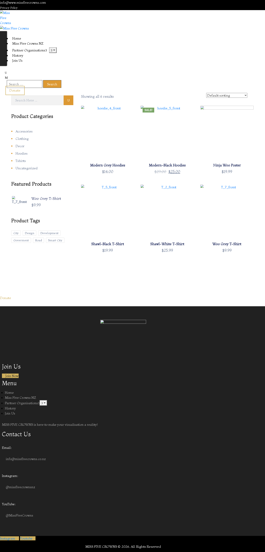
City (16, 233)
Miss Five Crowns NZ (20, 397)
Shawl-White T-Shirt (167, 244)
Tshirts (21, 161)
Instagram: (10, 476)
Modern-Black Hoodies (167, 165)
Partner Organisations (28, 50)
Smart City (55, 240)
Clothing (22, 139)
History (10, 408)
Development (49, 233)
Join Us (17, 60)
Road (38, 240)
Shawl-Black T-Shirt (107, 244)
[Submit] (68, 100)
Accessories (24, 131)
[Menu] (53, 50)
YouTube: (9, 504)
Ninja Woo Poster (227, 165)
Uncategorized (27, 168)
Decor (20, 146)
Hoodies (22, 153)
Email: (7, 448)
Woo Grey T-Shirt (226, 244)
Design (29, 233)
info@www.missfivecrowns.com (23, 2)
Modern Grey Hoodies (107, 165)
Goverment (21, 240)
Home (9, 392)
